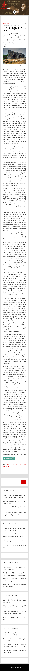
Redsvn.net (19, 667)
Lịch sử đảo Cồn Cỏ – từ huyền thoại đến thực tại (14, 601)
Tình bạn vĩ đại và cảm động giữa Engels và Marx (14, 640)
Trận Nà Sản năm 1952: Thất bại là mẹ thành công (14, 580)
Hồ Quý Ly (16, 464)
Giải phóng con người (12, 628)
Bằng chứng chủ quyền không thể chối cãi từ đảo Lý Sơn (14, 607)
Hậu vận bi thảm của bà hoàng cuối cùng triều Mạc (14, 541)
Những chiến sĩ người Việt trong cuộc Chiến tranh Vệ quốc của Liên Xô (14, 634)
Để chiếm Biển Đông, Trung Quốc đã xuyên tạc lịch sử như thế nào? (14, 613)
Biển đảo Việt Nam (10, 596)
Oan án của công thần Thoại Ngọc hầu (14, 547)
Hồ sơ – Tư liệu (9, 491)
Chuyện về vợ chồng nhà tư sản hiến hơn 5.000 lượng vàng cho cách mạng (14, 574)
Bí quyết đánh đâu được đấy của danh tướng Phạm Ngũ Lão (14, 529)
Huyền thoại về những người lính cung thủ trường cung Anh (14, 514)
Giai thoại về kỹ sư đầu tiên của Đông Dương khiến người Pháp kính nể (14, 535)
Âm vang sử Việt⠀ (9, 25)
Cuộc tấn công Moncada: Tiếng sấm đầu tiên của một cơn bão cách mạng (14, 646)
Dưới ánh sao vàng (11, 563)
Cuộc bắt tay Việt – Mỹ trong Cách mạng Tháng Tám (14, 568)
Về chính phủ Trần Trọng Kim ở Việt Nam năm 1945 (14, 508)
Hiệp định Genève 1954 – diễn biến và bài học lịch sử (14, 651)
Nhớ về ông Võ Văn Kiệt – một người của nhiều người (14, 586)
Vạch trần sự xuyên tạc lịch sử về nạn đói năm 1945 (14, 502)
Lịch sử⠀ (17, 25)
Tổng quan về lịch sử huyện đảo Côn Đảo (14, 618)
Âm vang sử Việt (9, 524)
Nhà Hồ (9, 464)
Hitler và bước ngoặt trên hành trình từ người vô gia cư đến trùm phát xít (14, 496)
